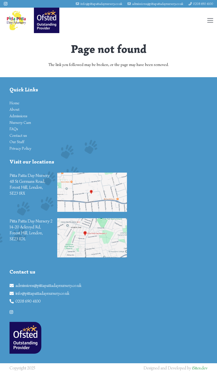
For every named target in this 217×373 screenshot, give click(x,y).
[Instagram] (5, 4)
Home (14, 103)
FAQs (14, 129)
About (14, 109)
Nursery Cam (20, 122)
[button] (210, 20)
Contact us (18, 135)
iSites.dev (199, 368)
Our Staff (17, 142)
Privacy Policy (20, 148)
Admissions (18, 116)
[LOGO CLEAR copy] (16, 20)
